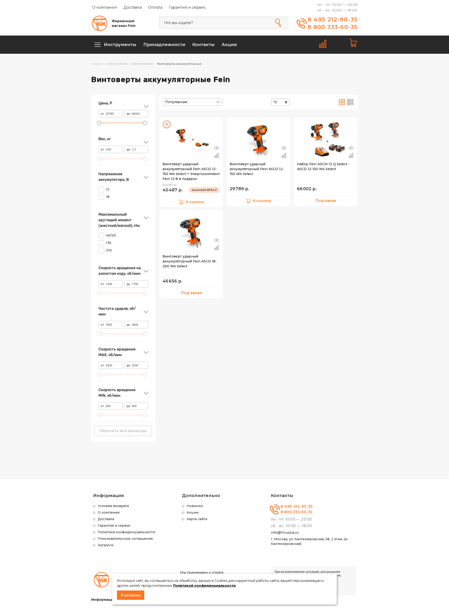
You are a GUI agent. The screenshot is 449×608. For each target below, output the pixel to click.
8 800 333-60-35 (333, 27)
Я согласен (131, 595)
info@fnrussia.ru (285, 532)
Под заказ (325, 200)
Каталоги (105, 545)
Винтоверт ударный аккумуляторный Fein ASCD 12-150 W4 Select (257, 169)
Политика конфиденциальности (126, 532)
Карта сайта (197, 519)
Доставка (132, 7)
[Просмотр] (216, 148)
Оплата (155, 7)
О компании (104, 7)
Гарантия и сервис (187, 7)
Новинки (195, 506)
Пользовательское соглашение (125, 538)
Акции (193, 512)
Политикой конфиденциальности (204, 585)
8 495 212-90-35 (333, 19)
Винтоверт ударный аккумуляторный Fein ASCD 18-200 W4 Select (190, 261)
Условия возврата (113, 506)
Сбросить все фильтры (123, 431)
